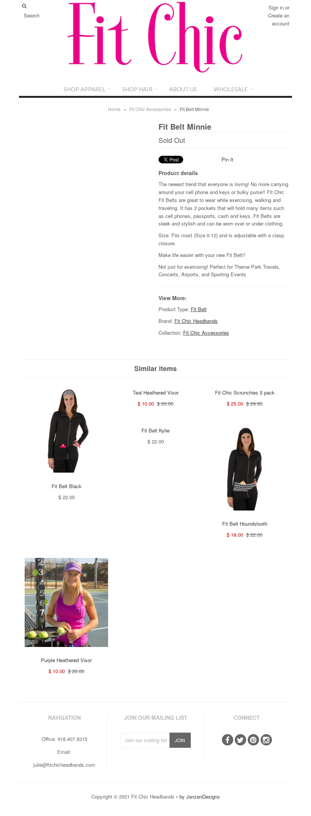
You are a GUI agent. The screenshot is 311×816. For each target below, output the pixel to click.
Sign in (276, 7)
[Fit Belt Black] (66, 478)
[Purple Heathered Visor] (66, 652)
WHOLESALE (231, 89)
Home (114, 109)
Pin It (227, 159)
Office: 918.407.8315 (64, 738)
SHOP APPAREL (84, 89)
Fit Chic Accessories (150, 109)
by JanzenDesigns (199, 796)
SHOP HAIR (137, 89)
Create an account (278, 19)
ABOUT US (183, 89)
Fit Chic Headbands (196, 320)
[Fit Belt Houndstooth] (244, 516)
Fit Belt (199, 309)
